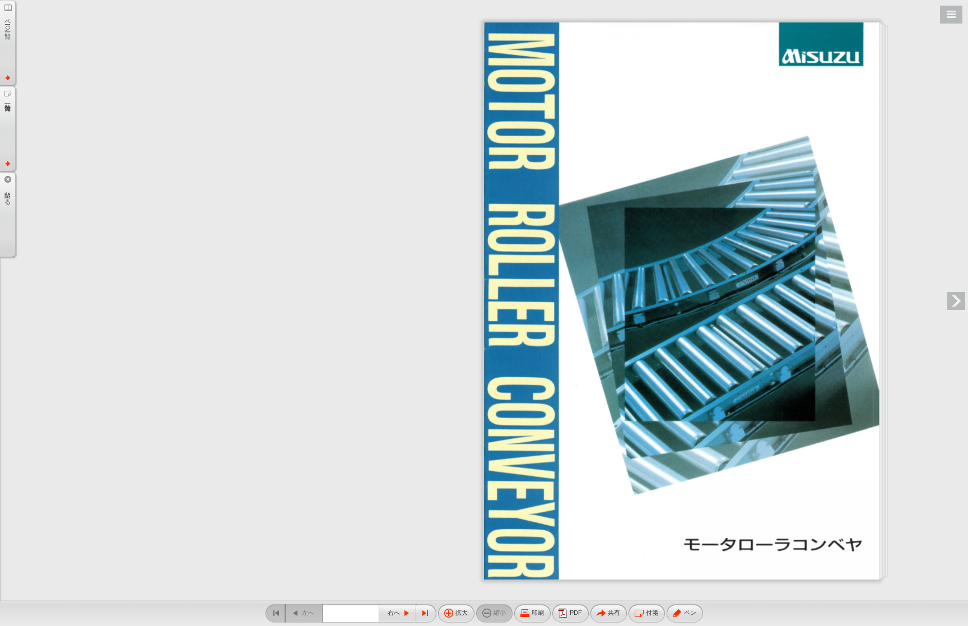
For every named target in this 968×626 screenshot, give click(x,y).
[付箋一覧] (7, 128)
